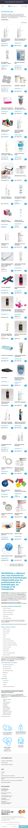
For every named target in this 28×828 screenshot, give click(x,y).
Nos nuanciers (4, 762)
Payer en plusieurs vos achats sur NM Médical (11, 780)
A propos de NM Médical (7, 760)
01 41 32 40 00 (4, 790)
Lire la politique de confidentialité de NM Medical (10, 822)
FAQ (2, 773)
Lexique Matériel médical (7, 764)
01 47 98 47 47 (4, 793)
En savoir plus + (5, 19)
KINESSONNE (8, 691)
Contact (3, 772)
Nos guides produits (6, 782)
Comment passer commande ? (8, 775)
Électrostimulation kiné (5, 716)
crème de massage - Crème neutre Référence (14, 658)
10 (19, 565)
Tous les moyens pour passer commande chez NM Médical (12, 778)
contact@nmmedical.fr (5, 799)
